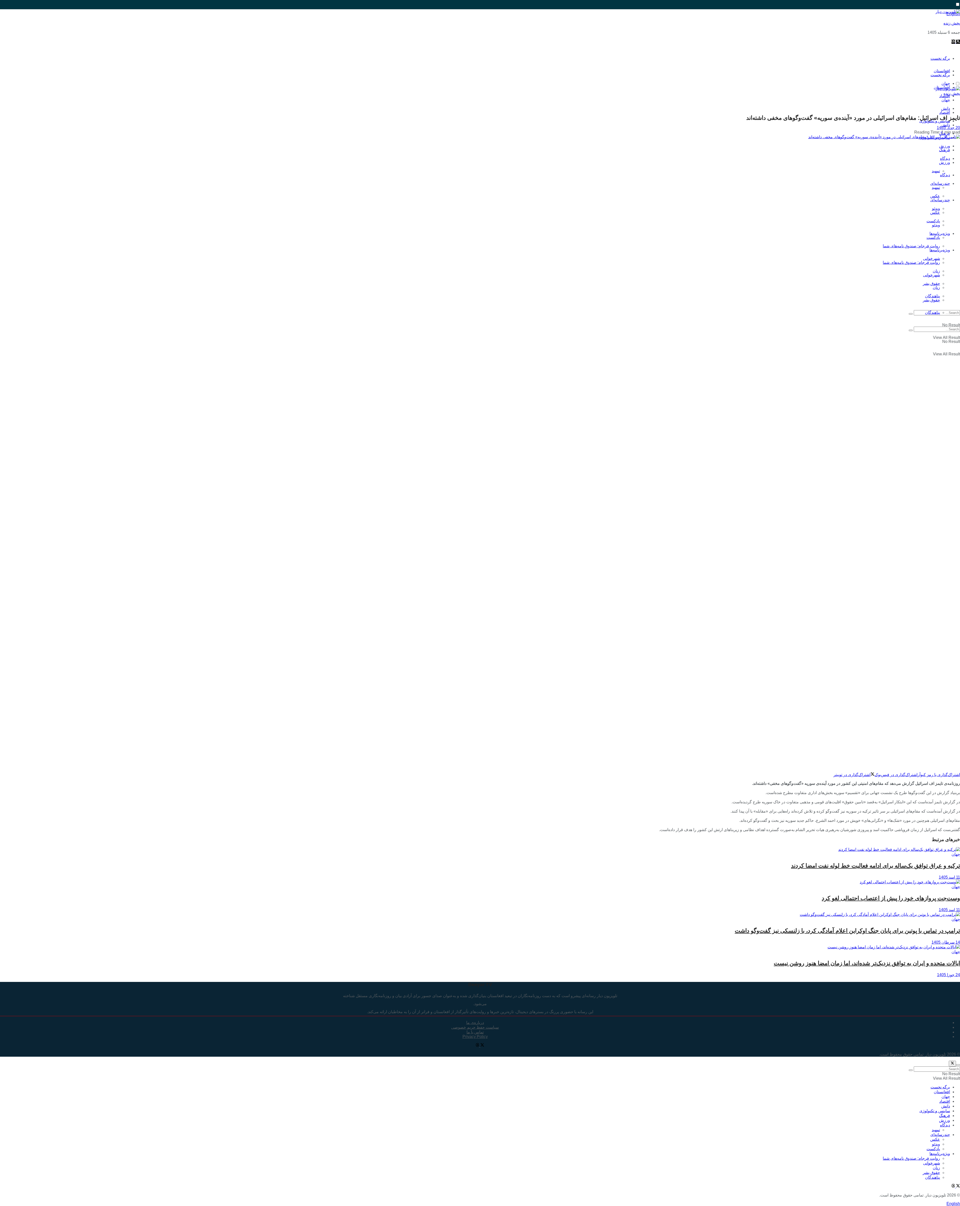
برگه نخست (940, 58)
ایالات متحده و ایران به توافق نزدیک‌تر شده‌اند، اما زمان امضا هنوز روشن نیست (867, 963)
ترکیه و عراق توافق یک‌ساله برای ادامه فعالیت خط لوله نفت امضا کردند (875, 865)
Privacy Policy (475, 1036)
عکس (935, 196)
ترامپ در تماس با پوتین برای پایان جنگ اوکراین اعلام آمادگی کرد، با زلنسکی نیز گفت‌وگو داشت (847, 930)
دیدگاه (945, 175)
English (953, 1203)
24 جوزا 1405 (948, 975)
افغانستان (942, 1092)
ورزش (944, 162)
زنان (936, 287)
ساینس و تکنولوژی (934, 1111)
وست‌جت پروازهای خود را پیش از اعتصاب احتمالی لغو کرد (891, 898)
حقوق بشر (931, 283)
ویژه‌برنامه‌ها (940, 250)
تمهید (936, 171)
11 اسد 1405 (949, 877)
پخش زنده (952, 23)
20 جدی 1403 (948, 128)
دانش (945, 125)
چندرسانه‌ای (940, 183)
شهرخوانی (931, 275)
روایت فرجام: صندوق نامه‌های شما (911, 246)
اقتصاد (944, 112)
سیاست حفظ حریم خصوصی (475, 1027)
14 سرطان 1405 (946, 942)
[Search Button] (911, 314)
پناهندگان (932, 312)
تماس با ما (475, 1032)
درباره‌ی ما (475, 1022)
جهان (946, 100)
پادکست (933, 237)
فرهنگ (944, 150)
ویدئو (936, 225)
